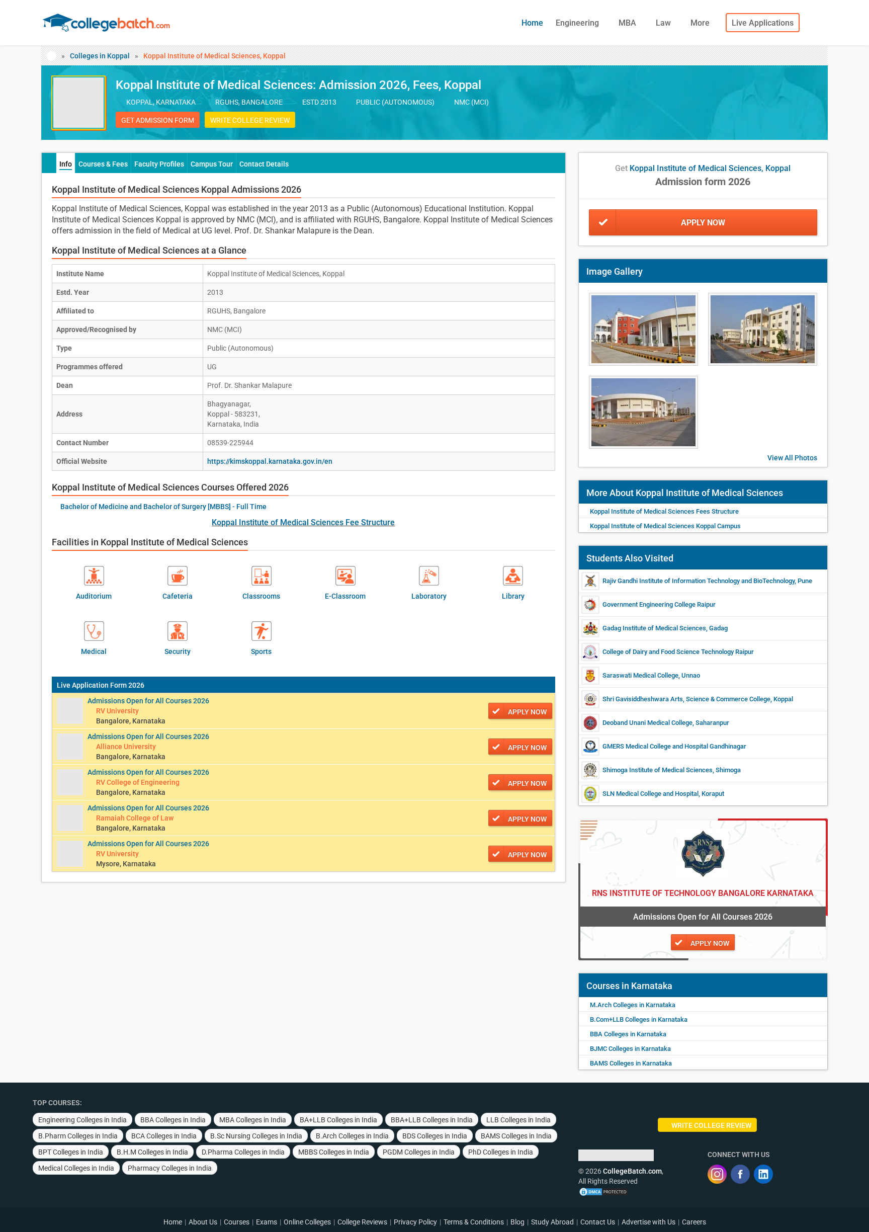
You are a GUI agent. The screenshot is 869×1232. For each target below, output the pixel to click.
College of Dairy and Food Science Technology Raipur (678, 651)
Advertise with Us (648, 1222)
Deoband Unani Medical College (647, 722)
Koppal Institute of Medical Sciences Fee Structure (303, 522)
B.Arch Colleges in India (352, 1136)
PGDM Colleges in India (419, 1152)
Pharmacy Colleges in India (170, 1168)
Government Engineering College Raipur (659, 604)
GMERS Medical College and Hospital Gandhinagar (674, 746)
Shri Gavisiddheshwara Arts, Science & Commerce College (686, 699)
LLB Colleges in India (518, 1120)
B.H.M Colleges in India (152, 1152)
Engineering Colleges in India (82, 1120)
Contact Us (597, 1222)
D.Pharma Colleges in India (243, 1152)
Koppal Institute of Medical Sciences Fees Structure (664, 511)
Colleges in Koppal (100, 56)
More (701, 23)
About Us (203, 1222)
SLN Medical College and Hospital (650, 793)
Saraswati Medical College (640, 675)
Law (664, 23)
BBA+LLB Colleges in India (432, 1120)
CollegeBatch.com (632, 1171)
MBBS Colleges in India (333, 1152)
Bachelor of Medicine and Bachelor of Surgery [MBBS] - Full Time (163, 507)
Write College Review (250, 120)
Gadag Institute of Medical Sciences (654, 628)
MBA (628, 23)
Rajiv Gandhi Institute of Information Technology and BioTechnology (698, 581)
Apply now (527, 712)
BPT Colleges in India (70, 1152)
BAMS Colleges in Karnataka (631, 1063)
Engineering (578, 23)
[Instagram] (717, 1174)
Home (532, 23)
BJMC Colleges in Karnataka (630, 1048)
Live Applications (763, 23)
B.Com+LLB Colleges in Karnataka (638, 1019)
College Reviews (362, 1222)
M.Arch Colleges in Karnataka (632, 1005)
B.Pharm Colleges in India (78, 1136)
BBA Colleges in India (173, 1120)
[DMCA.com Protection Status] (603, 1191)
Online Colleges (307, 1222)
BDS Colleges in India (434, 1136)
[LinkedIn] (763, 1174)
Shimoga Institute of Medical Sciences (657, 770)
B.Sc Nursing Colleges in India (256, 1136)
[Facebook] (740, 1174)
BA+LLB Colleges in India (338, 1120)
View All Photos (792, 458)
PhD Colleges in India (500, 1152)
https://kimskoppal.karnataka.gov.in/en (269, 461)
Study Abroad (552, 1222)
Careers (694, 1222)
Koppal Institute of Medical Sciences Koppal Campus (665, 526)
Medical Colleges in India (76, 1168)
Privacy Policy (415, 1222)
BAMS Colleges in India (516, 1136)
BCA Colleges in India (164, 1136)
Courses (236, 1222)
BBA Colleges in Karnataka (628, 1034)
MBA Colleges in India (252, 1120)
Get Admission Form (157, 120)
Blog (517, 1222)
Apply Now (703, 222)
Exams (266, 1222)
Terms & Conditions (474, 1222)
